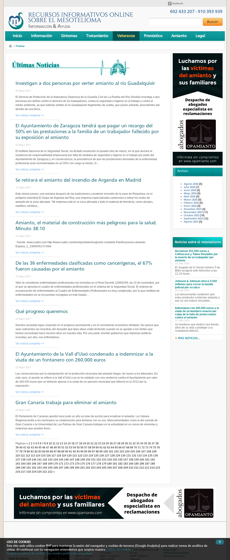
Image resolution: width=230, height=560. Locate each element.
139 (28, 459)
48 (51, 447)
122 (80, 455)
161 (147, 459)
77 (17, 451)
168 (44, 463)
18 (80, 443)
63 (108, 447)
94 (82, 451)
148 (77, 459)
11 (54, 443)
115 (43, 455)
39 (17, 447)
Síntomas (69, 36)
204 (98, 467)
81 (32, 451)
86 (51, 451)
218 (28, 471)
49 (55, 447)
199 (71, 467)
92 (74, 451)
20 (88, 443)
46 (43, 447)
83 (40, 451)
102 (116, 451)
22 (95, 443)
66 (120, 447)
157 (125, 459)
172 (66, 463)
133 (139, 455)
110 (17, 455)
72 (143, 447)
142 (44, 459)
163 (17, 463)
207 (115, 467)
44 (36, 447)
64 (112, 447)
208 (120, 467)
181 (115, 463)
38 (157, 443)
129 (117, 455)
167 (39, 463)
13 (61, 443)
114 (38, 455)
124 (90, 455)
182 (120, 463)
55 (78, 447)
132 (134, 455)
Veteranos (126, 36)
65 (116, 447)
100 (105, 451)
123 (85, 455)
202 (88, 467)
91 (70, 451)
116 (48, 455)
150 (88, 459)
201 (82, 467)
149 (82, 459)
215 (157, 467)
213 (147, 467)
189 (17, 467)
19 (84, 443)
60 (97, 447)
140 (34, 459)
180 (109, 463)
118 (59, 455)
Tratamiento (97, 36)
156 (120, 459)
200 (77, 467)
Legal (200, 36)
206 (109, 467)
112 (28, 455)
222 (50, 471)
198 (66, 467)
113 (33, 455)
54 (74, 447)
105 (132, 451)
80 (28, 451)
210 (131, 467)
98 (97, 451)
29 (122, 443)
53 (70, 447)
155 (115, 459)
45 (40, 447)
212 (141, 467)
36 (149, 443)
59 (93, 447)
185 (136, 463)
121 (74, 455)
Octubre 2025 (192, 215)
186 (141, 463)
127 (107, 455)
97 (93, 451)
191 (28, 467)
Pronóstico (153, 36)
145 (61, 459)
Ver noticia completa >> (29, 115)
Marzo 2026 (191, 199)
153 (104, 459)
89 (62, 451)
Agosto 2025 (191, 221)
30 (126, 443)
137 (17, 459)
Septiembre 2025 (194, 218)
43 (32, 447)
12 (57, 443)
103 (121, 451)
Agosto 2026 (191, 184)
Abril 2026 (190, 196)
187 (147, 463)
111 (23, 455)
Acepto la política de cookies (26, 553)
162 (152, 459)
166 (34, 463)
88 (59, 451)
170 (55, 463)
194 (44, 467)
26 (111, 443)
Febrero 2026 (191, 203)
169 (50, 463)
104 (127, 451)
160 (141, 459)
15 (69, 443)
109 (154, 451)
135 (150, 455)
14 (65, 443)
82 (36, 451)
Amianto (179, 36)
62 (104, 447)
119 (64, 455)
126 (101, 455)
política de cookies (118, 549)
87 (55, 451)
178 (98, 463)
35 (145, 443)
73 (146, 447)
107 (143, 451)
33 (137, 443)
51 (62, 447)
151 (93, 459)
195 (50, 467)
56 (82, 447)
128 (112, 455)
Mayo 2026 (190, 193)
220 (39, 471)
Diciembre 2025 (193, 209)
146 (66, 459)
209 (125, 467)
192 (34, 467)
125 (96, 455)
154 (109, 459)
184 (131, 463)
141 (39, 459)
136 (155, 455)
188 (152, 463)
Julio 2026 (190, 187)
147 (71, 459)
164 (23, 463)
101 (111, 451)
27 (115, 443)
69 (131, 447)
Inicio (17, 36)
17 (76, 443)
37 (153, 443)
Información (41, 36)
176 (88, 463)
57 (85, 447)
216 (17, 471)
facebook (177, 3)
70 (135, 447)
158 (131, 459)
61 (101, 447)
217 (23, 471)
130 (123, 455)
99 (101, 451)
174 (77, 463)
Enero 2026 (190, 206)
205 (104, 467)
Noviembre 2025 (193, 212)
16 (73, 443)
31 (130, 443)
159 (136, 459)
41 (24, 447)
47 (47, 447)
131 (128, 455)
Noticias (20, 46)
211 (136, 467)
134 (144, 455)
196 (55, 467)
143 (50, 459)
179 (104, 463)
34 (141, 443)
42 (28, 447)
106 (138, 451)
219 (34, 471)
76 (158, 447)
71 (139, 447)
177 (93, 463)
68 (127, 447)
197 (61, 467)
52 (66, 447)
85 (47, 451)
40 (20, 447)
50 (59, 447)
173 (71, 463)
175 (82, 463)
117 (53, 455)
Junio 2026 (190, 190)
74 (150, 447)
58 (89, 447)
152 (98, 459)
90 (66, 451)
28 (118, 443)
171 (61, 463)
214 (152, 467)
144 (55, 459)
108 (148, 451)
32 (134, 443)
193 (39, 467)
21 (92, 443)
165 (28, 463)
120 (69, 455)
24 (103, 443)
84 (43, 451)
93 (78, 451)
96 (89, 451)
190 (23, 467)
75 (154, 447)
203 (93, 467)
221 (44, 471)
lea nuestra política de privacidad (69, 553)
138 (23, 459)
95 (85, 451)
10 (50, 443)
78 (20, 451)
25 (107, 443)
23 (99, 443)
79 (24, 451)
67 (124, 447)
